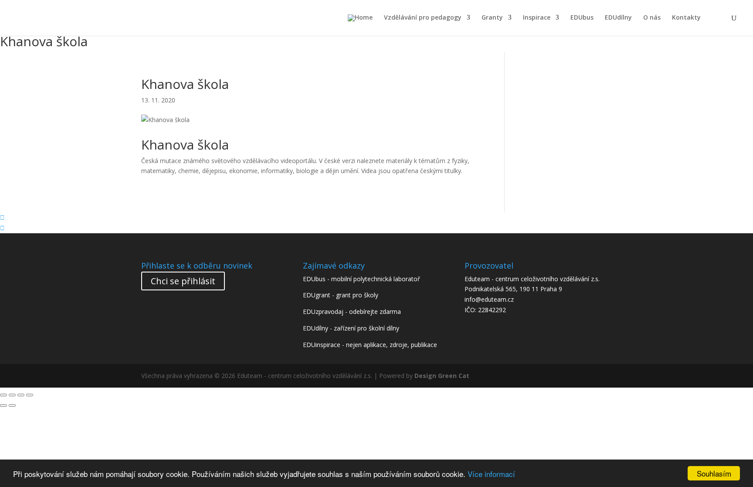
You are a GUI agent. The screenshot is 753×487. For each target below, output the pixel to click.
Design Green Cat (441, 375)
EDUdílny (618, 17)
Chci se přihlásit (183, 281)
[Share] (12, 395)
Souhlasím (714, 473)
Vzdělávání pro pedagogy (422, 17)
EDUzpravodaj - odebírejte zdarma (352, 311)
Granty (492, 17)
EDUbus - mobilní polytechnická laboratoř (361, 279)
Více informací (491, 473)
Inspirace (536, 17)
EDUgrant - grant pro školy (340, 295)
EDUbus (582, 17)
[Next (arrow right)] (12, 405)
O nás (652, 17)
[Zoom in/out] (29, 395)
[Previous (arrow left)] (3, 405)
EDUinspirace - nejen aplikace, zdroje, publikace (370, 345)
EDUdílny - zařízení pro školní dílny (351, 328)
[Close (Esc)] (3, 395)
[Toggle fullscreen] (20, 395)
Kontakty (686, 17)
